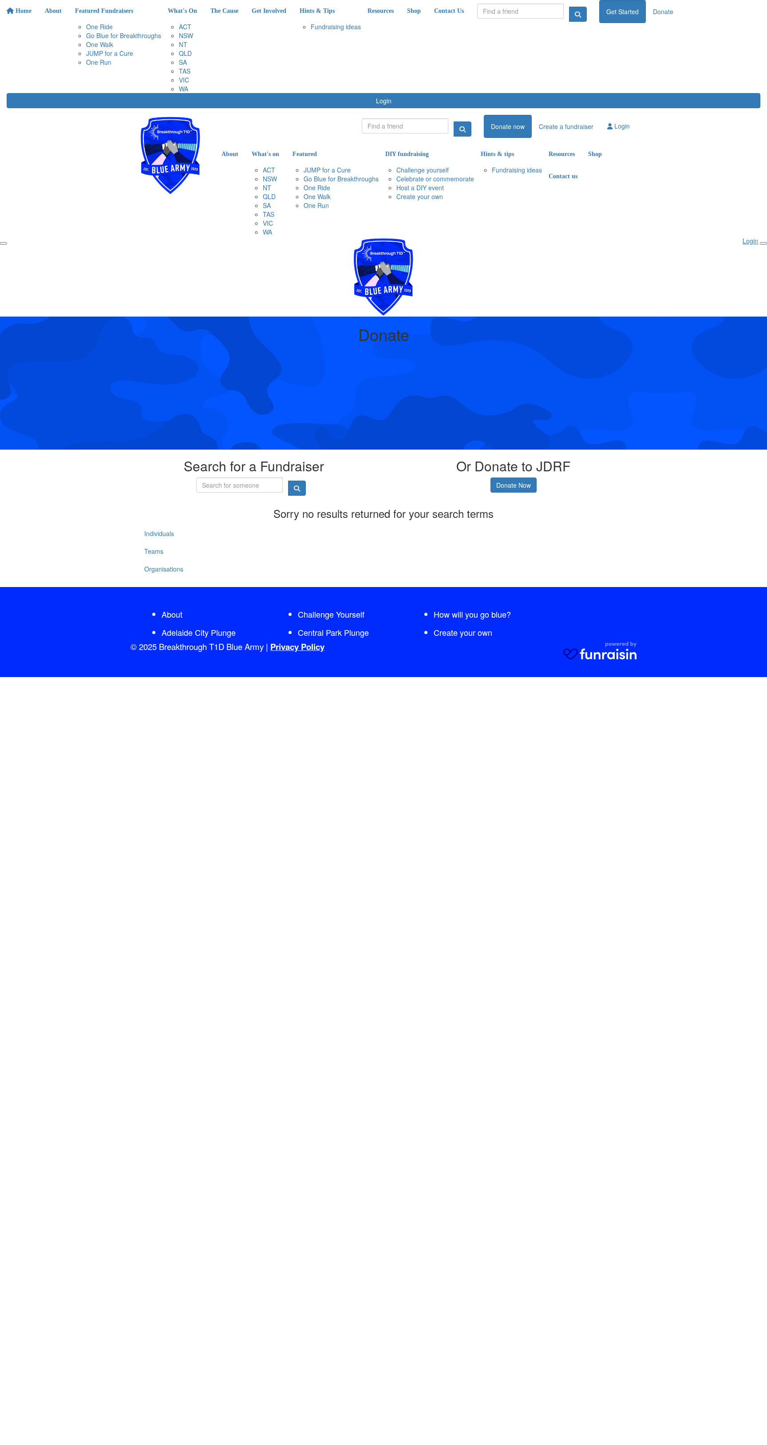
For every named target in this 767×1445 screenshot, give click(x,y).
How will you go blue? (472, 614)
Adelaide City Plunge (199, 632)
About (172, 614)
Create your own (463, 632)
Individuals (159, 533)
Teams (153, 551)
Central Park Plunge (333, 632)
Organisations (163, 568)
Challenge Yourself (331, 614)
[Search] (578, 14)
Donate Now (513, 485)
